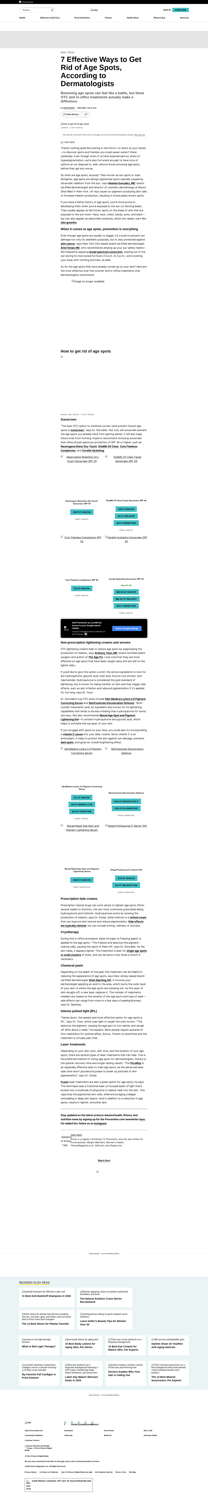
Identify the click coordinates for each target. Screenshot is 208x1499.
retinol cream (138, 917)
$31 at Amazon (82, 588)
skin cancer (68, 243)
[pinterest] (95, 1423)
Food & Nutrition (82, 17)
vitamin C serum (73, 734)
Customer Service (32, 1440)
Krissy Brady (69, 108)
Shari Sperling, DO (100, 980)
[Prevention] (104, 10)
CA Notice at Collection (48, 1472)
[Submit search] (52, 9)
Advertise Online (150, 1435)
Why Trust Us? (139, 135)
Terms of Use (120, 1472)
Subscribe (180, 10)
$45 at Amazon (126, 509)
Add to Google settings (127, 628)
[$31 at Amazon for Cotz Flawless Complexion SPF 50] (82, 556)
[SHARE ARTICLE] (86, 114)
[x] (65, 1423)
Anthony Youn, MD (106, 652)
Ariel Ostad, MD (70, 247)
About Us (184, 17)
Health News (133, 17)
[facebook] (81, 1423)
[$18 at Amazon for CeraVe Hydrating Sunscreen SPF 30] (126, 555)
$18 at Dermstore (126, 606)
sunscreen (77, 430)
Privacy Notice (31, 1472)
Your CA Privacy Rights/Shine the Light (76, 1472)
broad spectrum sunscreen (106, 251)
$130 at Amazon (126, 878)
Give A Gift (148, 1431)
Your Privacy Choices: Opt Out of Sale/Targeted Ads (61, 1481)
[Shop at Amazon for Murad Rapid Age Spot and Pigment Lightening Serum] (82, 844)
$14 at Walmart (126, 599)
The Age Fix (95, 657)
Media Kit (107, 1435)
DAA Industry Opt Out (103, 1472)
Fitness (108, 17)
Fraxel (64, 1081)
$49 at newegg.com (81, 804)
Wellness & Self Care (50, 17)
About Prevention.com (34, 1431)
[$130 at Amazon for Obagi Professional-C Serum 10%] (126, 845)
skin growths (69, 222)
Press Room (109, 1431)
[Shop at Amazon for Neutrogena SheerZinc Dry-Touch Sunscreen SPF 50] (82, 476)
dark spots (67, 742)
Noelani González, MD (121, 183)
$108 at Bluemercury (126, 808)
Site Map (132, 1472)
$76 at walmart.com (126, 885)
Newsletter (27, 2)
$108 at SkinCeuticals (126, 801)
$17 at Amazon (82, 797)
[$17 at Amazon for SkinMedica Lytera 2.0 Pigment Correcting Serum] (82, 765)
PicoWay (135, 1063)
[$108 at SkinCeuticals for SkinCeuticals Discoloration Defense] (126, 768)
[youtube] (74, 1423)
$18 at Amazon (126, 592)
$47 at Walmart (126, 516)
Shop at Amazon (82, 512)
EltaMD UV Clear (108, 446)
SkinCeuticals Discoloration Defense (111, 703)
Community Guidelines (34, 1435)
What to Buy (159, 17)
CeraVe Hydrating (93, 450)
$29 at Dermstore (126, 523)
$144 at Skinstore (82, 811)
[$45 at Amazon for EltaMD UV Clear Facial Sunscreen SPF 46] (126, 476)
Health (22, 17)
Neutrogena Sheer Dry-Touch (79, 446)
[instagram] (88, 1423)
